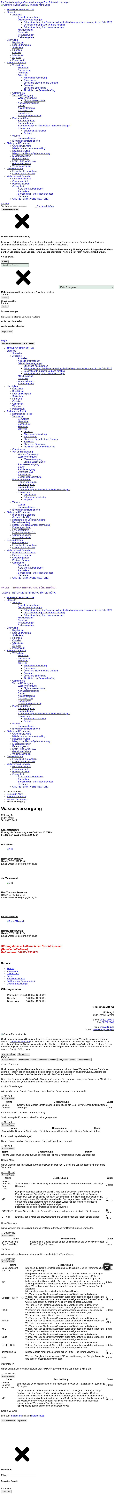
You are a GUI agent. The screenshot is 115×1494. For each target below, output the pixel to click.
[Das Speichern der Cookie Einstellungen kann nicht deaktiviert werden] (2, 1096)
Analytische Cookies (66, 1060)
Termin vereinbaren (10, 209)
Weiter (4, 262)
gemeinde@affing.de (103, 1029)
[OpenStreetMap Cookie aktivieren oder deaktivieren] (2, 1233)
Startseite (17, 353)
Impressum (16, 1416)
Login (4, 340)
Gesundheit (23, 565)
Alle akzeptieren (8, 1054)
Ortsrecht (28, 431)
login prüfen (7, 332)
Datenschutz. (37, 1416)
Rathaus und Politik (22, 414)
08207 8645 (108, 1022)
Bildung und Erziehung (23, 515)
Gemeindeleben (20, 542)
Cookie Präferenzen (20, 1041)
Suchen (5, 206)
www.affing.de (107, 1027)
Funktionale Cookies (47, 1060)
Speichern (22, 1421)
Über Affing (17, 388)
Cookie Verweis (84, 1060)
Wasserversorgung (33, 459)
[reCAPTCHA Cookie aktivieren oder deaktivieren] (2, 1374)
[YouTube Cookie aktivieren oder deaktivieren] (2, 1259)
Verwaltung (23, 419)
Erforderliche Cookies (27, 1060)
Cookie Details (8, 1099)
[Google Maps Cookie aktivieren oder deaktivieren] (2, 1172)
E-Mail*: (5, 1475)
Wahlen (22, 505)
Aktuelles (22, 358)
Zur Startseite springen (12, 2)
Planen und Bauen (27, 482)
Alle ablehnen (23, 1054)
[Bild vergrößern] (10, 849)
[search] (22, 206)
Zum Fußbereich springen (56, 2)
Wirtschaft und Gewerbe (24, 552)
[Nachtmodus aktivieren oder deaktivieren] (3, 337)
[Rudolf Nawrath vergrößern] (16, 921)
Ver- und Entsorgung (28, 454)
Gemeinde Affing (15, 794)
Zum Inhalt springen (33, 2)
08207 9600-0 (107, 1020)
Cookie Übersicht (9, 1060)
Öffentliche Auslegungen (36, 366)
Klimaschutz (30, 494)
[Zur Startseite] (25, 5)
